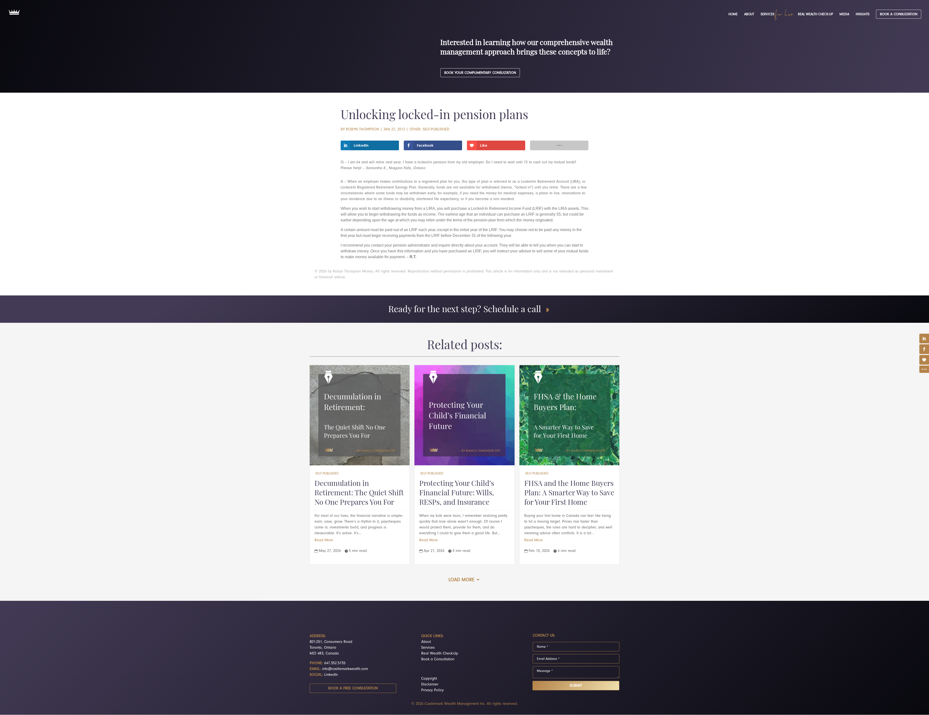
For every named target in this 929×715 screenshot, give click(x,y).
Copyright (429, 678)
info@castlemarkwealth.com (345, 669)
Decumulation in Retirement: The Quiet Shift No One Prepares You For (359, 493)
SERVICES (767, 14)
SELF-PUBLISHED (436, 129)
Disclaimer (429, 684)
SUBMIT (576, 685)
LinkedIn (331, 674)
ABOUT (749, 14)
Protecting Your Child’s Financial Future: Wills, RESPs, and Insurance (456, 493)
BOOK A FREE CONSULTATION (353, 688)
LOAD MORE (461, 579)
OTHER (414, 129)
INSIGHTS (862, 14)
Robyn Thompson (362, 129)
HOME (733, 14)
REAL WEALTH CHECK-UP (815, 14)
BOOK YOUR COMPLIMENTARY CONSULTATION (480, 73)
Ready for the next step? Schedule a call (464, 310)
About (426, 642)
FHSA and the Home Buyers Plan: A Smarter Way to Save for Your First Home (569, 493)
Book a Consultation (437, 659)
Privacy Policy (432, 690)
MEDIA (844, 14)
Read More (324, 540)
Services (428, 647)
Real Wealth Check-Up (439, 653)
